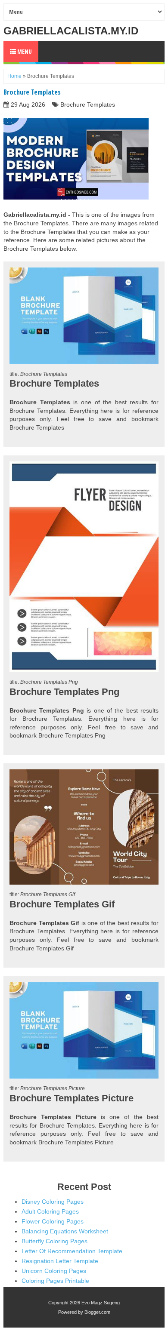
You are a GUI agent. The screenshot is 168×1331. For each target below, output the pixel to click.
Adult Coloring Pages (50, 1211)
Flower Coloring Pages (53, 1221)
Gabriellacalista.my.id (70, 31)
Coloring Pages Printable (55, 1280)
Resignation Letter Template (60, 1260)
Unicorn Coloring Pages (54, 1270)
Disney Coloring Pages (53, 1201)
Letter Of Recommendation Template (72, 1251)
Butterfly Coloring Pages (54, 1241)
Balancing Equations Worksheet (65, 1231)
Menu (24, 51)
